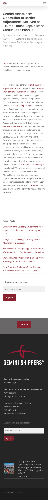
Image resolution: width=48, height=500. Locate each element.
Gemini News (9, 42)
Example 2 (17, 126)
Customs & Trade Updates (28, 38)
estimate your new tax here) (29, 164)
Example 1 (7, 126)
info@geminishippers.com (15, 396)
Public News (23, 42)
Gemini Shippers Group (17, 35)
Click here (32, 185)
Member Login (10, 382)
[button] (44, 3)
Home (5, 63)
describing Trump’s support (21, 105)
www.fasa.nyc (10, 393)
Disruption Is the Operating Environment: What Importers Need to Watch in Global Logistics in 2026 (23, 230)
